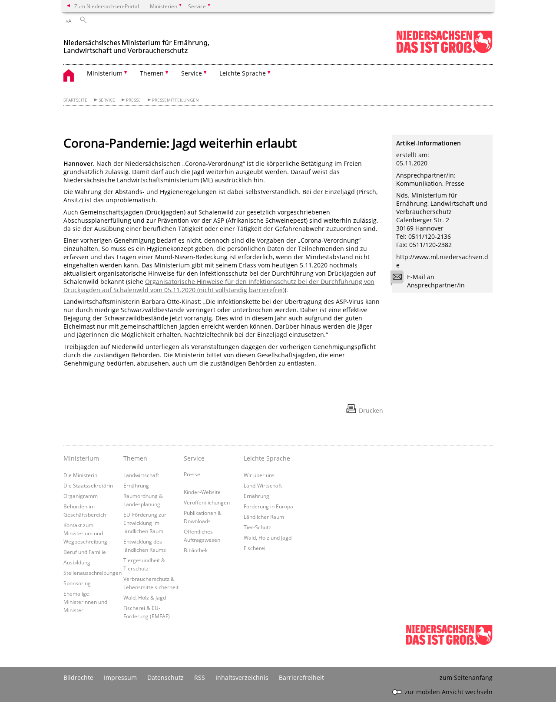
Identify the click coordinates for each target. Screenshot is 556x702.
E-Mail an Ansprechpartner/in (436, 281)
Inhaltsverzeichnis (241, 677)
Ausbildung (76, 562)
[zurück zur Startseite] (137, 43)
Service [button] (191, 73)
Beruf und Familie (84, 551)
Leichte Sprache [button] (242, 73)
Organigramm (80, 495)
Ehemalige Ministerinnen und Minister (85, 601)
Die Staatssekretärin (88, 485)
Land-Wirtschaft (263, 485)
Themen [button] (152, 73)
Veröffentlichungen (207, 502)
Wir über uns (259, 474)
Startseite (75, 100)
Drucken (371, 410)
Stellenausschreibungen (92, 572)
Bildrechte (78, 677)
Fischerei (254, 547)
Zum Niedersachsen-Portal (106, 6)
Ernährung (136, 485)
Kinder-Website (202, 491)
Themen (135, 458)
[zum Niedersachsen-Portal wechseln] (444, 51)
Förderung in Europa (268, 506)
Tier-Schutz (257, 527)
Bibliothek (196, 550)
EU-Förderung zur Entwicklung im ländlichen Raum (144, 522)
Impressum (120, 677)
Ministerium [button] (104, 73)
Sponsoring (77, 583)
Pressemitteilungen (175, 100)
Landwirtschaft (141, 474)
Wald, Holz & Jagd (144, 597)
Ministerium (81, 458)
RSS (199, 677)
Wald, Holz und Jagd (267, 537)
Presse (133, 100)
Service (107, 100)
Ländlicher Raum (264, 516)
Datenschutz (165, 677)
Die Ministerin (80, 474)
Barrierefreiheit (301, 677)
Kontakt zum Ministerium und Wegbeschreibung (85, 533)
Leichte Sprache (267, 458)
